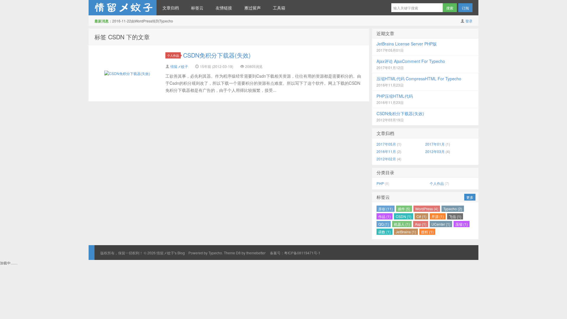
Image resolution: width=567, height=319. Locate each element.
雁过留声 (252, 8)
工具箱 (279, 8)
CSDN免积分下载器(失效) (217, 55)
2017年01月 (435, 144)
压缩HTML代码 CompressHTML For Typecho (419, 79)
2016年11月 (386, 151)
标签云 (197, 8)
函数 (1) (384, 231)
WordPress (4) (426, 208)
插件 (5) (404, 208)
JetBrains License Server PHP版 (407, 44)
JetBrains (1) (406, 231)
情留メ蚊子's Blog (123, 7)
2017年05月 (386, 144)
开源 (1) (437, 216)
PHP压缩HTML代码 (395, 96)
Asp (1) (420, 224)
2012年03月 (435, 151)
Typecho (215, 252)
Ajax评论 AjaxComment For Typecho (411, 61)
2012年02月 (386, 158)
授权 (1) (427, 231)
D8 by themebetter (250, 252)
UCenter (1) (440, 224)
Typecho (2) (452, 208)
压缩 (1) (461, 224)
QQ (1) (383, 224)
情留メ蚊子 (179, 66)
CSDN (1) (403, 216)
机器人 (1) (402, 224)
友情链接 (224, 8)
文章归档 (170, 8)
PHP (380, 183)
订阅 (465, 7)
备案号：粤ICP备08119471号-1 (295, 252)
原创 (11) (385, 208)
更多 (469, 197)
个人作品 (173, 55)
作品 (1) (384, 216)
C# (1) (421, 216)
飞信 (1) (455, 216)
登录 (468, 20)
